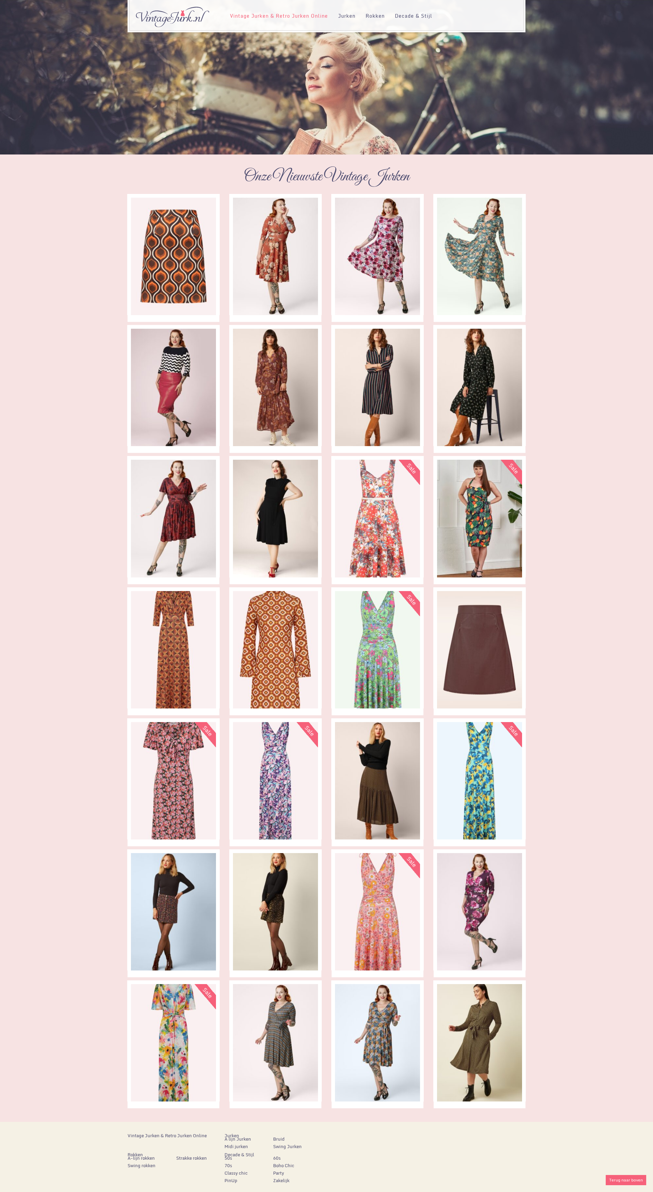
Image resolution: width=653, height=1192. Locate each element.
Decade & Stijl (413, 16)
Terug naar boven (626, 1180)
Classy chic (236, 1173)
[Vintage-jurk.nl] (172, 14)
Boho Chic (283, 1165)
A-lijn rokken (141, 1158)
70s (228, 1165)
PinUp (230, 1180)
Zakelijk (281, 1180)
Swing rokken (141, 1165)
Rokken (375, 16)
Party (278, 1173)
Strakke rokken (191, 1158)
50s (228, 1158)
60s (277, 1158)
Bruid (279, 1139)
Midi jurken (236, 1146)
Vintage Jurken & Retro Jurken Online (279, 16)
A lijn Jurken (237, 1139)
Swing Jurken (287, 1146)
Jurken (346, 16)
